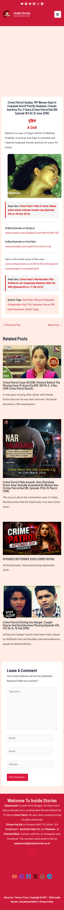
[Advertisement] (32, 61)
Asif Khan (28, 299)
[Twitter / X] (35, 876)
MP (52, 304)
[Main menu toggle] (57, 14)
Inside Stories (22, 13)
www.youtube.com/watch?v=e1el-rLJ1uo (28, 246)
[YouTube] (22, 3)
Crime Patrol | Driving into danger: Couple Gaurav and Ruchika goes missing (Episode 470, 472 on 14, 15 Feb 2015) (31, 625)
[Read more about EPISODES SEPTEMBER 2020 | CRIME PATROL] (32, 538)
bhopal (38, 299)
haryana (37, 304)
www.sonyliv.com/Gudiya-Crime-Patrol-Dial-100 (31, 232)
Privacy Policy (46, 901)
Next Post (55, 324)
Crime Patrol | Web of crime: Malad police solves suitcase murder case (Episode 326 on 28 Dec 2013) (32, 210)
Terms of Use (21, 897)
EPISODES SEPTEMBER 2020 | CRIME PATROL (29, 559)
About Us (8, 897)
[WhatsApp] (38, 3)
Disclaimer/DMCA (29, 901)
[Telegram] (42, 3)
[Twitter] (30, 3)
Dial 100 (26, 304)
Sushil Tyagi (31, 309)
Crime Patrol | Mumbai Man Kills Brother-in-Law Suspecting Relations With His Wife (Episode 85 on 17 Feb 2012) (31, 283)
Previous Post (11, 324)
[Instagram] (26, 3)
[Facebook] (34, 3)
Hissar (46, 304)
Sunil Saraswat (16, 309)
